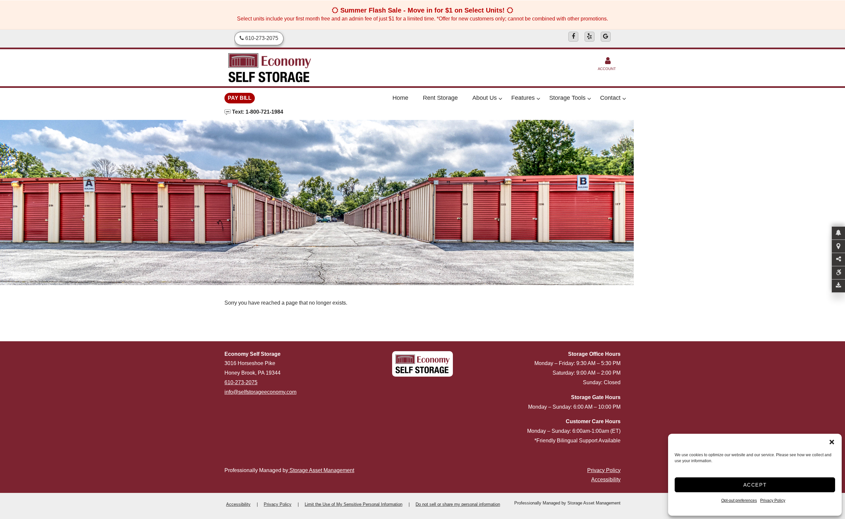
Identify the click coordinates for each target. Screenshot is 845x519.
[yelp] (589, 37)
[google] (606, 37)
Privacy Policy (772, 500)
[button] (831, 442)
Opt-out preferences (739, 500)
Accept (755, 485)
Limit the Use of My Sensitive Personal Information (353, 504)
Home (400, 97)
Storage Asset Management (321, 470)
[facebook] (573, 37)
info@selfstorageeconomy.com (260, 392)
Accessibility (606, 479)
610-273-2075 (240, 382)
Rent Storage (440, 97)
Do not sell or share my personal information (458, 504)
